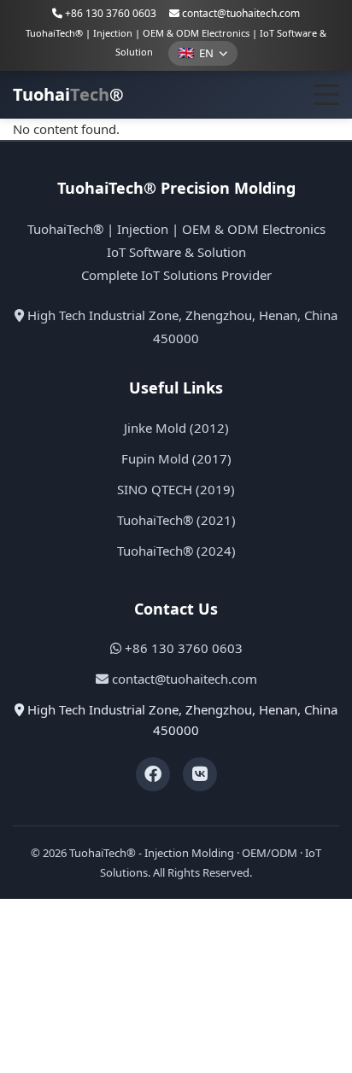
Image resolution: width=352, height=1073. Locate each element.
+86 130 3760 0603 (109, 13)
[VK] (200, 774)
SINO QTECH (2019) (176, 489)
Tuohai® (68, 94)
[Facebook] (153, 774)
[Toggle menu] (326, 95)
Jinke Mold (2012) (176, 427)
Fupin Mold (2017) (176, 458)
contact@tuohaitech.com (241, 13)
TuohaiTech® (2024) (176, 550)
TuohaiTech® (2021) (176, 519)
